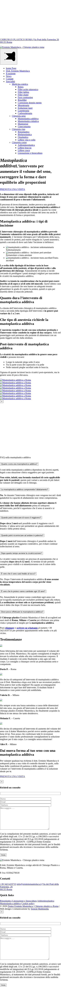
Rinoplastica (23, 132)
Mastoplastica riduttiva (28, 121)
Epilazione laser (25, 108)
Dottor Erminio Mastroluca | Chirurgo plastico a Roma (33, 906)
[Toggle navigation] (8, 57)
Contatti (9, 79)
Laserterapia (23, 110)
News (8, 76)
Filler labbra (23, 92)
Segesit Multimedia (40, 909)
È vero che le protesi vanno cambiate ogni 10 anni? (23, 591)
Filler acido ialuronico (28, 89)
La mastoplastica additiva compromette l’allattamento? (24, 489)
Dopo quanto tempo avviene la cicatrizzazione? (21, 553)
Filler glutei (23, 94)
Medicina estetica (20, 84)
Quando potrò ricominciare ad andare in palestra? (22, 535)
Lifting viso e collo (26, 140)
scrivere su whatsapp (27, 628)
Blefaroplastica (25, 134)
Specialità (10, 81)
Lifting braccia (24, 147)
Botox (21, 87)
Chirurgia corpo (19, 142)
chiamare (9, 628)
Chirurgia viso (18, 129)
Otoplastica (23, 137)
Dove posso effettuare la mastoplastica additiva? (22, 612)
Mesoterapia (23, 105)
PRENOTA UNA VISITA (12, 189)
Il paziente (11, 73)
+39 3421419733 (8, 884)
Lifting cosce (24, 150)
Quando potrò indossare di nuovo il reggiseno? (21, 518)
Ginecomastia (24, 126)
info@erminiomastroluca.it (29, 884)
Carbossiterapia (25, 113)
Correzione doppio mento (30, 102)
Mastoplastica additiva (28, 118)
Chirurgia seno (19, 116)
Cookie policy (27, 903)
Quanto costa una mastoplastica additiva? (19, 464)
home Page (11, 68)
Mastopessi (23, 124)
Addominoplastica (26, 145)
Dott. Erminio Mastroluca (18, 71)
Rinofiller (22, 100)
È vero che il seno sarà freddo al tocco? (18, 574)
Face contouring (25, 97)
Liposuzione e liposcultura (30, 153)
